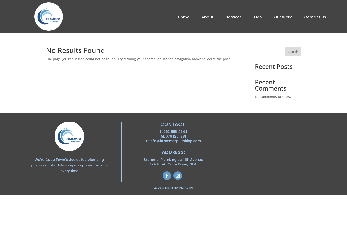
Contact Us (315, 17)
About (207, 17)
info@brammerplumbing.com (175, 141)
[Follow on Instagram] (178, 175)
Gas (258, 17)
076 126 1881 (176, 136)
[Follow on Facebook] (167, 175)
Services (234, 17)
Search (293, 51)
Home (183, 17)
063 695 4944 (175, 131)
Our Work (283, 17)
